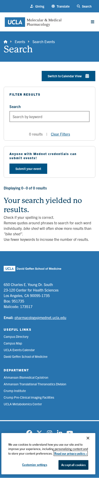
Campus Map (13, 343)
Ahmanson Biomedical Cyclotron (26, 377)
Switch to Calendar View (65, 76)
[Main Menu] (92, 22)
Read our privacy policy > (70, 453)
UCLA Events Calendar (19, 350)
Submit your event (28, 169)
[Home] (5, 41)
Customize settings (34, 465)
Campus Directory (16, 336)
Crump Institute (15, 391)
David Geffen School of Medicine (25, 356)
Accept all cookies (73, 465)
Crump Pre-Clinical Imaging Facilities (29, 397)
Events (20, 41)
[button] (60, 6)
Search (15, 106)
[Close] (88, 438)
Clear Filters (60, 134)
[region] (48, 453)
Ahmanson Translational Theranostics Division (35, 384)
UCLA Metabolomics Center (23, 404)
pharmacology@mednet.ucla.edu (40, 317)
